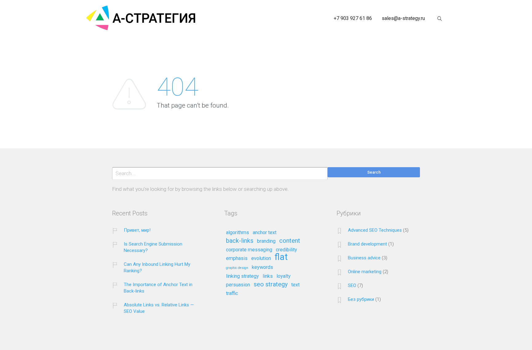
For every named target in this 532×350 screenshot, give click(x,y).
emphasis (237, 258)
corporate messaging (249, 250)
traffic (232, 293)
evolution (261, 258)
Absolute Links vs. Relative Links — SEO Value (159, 308)
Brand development (367, 244)
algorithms (237, 232)
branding (266, 241)
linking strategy (242, 276)
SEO (352, 285)
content (289, 241)
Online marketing (364, 271)
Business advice (364, 258)
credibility (286, 250)
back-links (239, 241)
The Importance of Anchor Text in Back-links (158, 288)
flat (281, 257)
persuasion (238, 285)
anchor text (264, 232)
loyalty (283, 276)
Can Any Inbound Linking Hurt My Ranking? (157, 267)
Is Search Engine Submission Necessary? (153, 247)
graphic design (237, 268)
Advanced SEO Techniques (375, 230)
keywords (262, 267)
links (268, 276)
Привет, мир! (137, 230)
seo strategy (271, 284)
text (295, 285)
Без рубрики (361, 299)
